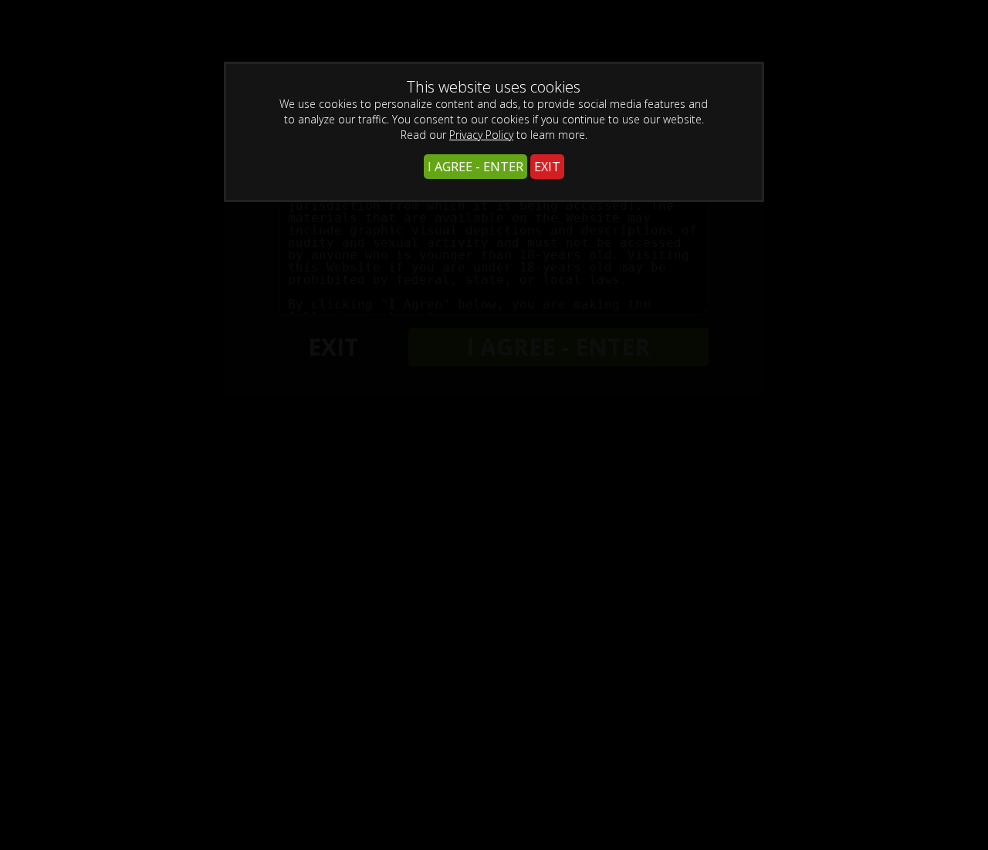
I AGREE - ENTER (475, 166)
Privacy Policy (481, 134)
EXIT (547, 166)
